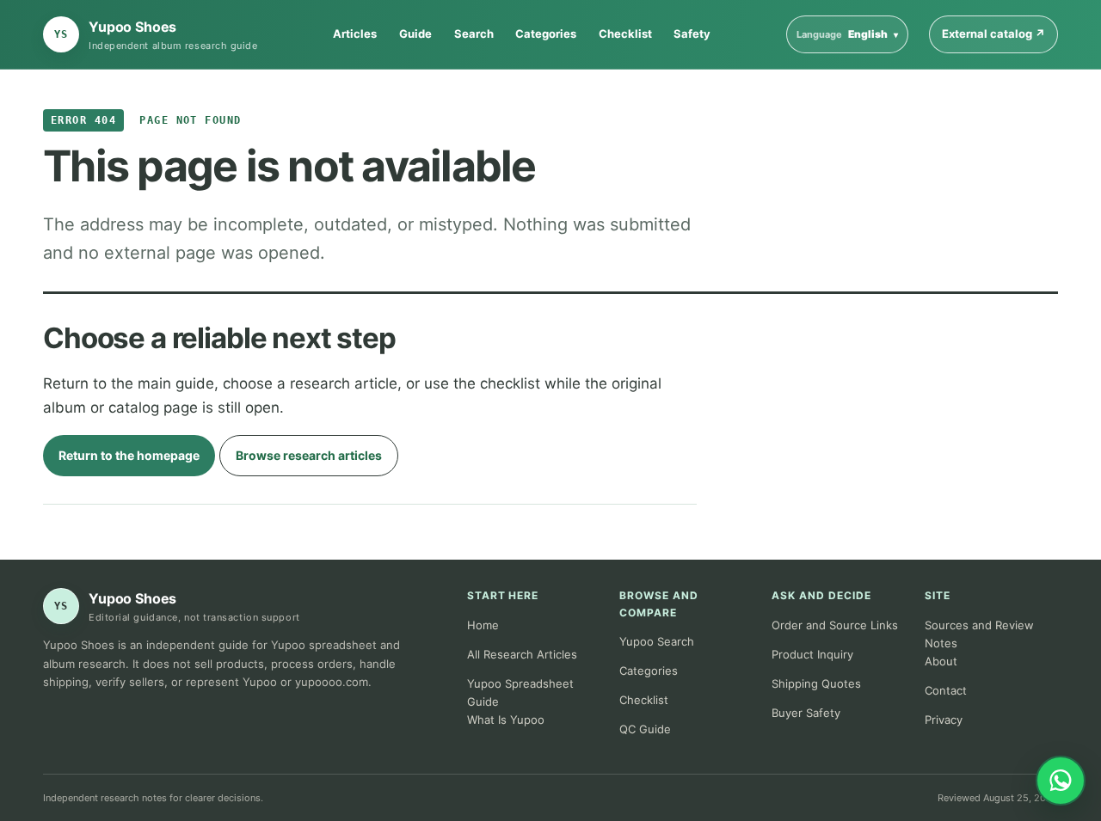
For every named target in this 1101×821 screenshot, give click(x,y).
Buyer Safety (806, 713)
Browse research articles (309, 455)
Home (483, 625)
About (941, 661)
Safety (692, 33)
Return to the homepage (129, 455)
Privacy (944, 719)
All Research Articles (522, 654)
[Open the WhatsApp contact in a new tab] (1061, 781)
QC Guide (645, 729)
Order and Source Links (835, 625)
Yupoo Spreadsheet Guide (520, 692)
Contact (946, 690)
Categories (545, 33)
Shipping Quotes (816, 683)
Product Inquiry (812, 654)
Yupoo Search (656, 641)
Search (474, 33)
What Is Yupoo (505, 719)
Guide (415, 33)
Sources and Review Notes (979, 634)
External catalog (1000, 33)
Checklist (625, 33)
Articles (355, 33)
